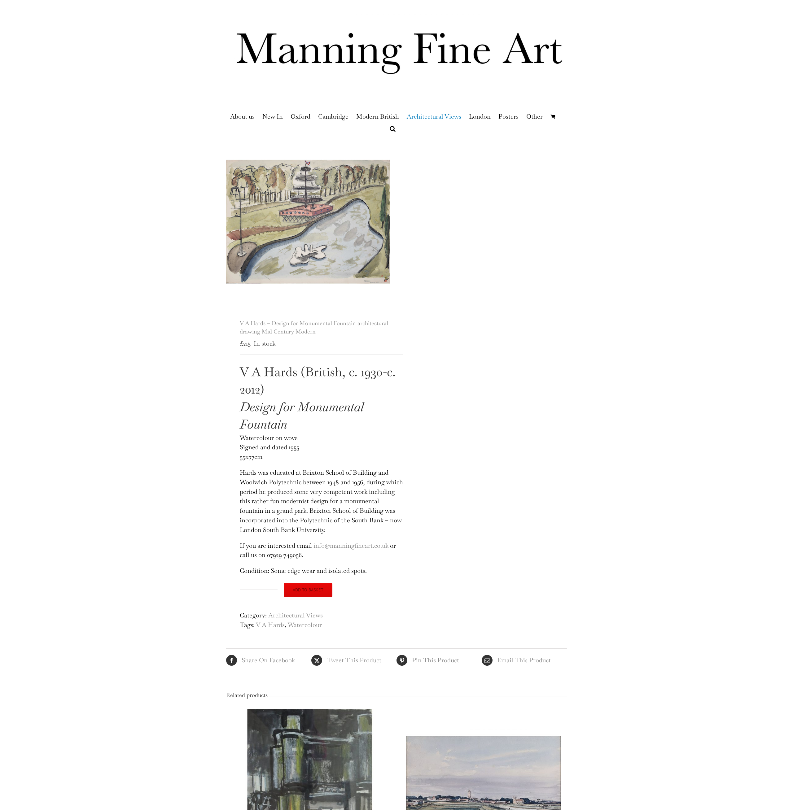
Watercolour (305, 625)
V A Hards (270, 625)
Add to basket (308, 590)
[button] (393, 129)
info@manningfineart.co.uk (350, 546)
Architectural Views (295, 615)
